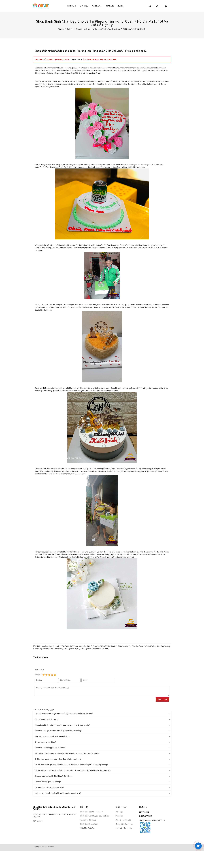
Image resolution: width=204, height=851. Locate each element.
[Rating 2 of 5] (46, 674)
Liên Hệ (120, 6)
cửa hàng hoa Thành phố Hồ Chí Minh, (49, 649)
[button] (157, 6)
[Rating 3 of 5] (49, 674)
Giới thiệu (84, 6)
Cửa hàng (110, 6)
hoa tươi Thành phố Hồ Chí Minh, (67, 646)
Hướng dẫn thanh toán (124, 824)
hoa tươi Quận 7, (48, 646)
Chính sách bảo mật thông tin (91, 812)
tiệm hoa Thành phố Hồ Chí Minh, (144, 646)
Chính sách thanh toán (89, 824)
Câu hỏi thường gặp (123, 820)
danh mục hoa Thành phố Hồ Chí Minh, (94, 649)
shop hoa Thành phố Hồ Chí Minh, (105, 646)
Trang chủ (71, 6)
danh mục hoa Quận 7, (72, 649)
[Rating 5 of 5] (54, 674)
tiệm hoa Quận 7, (124, 646)
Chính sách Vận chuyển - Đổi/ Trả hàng (94, 816)
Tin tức (61, 29)
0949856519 (76, 59)
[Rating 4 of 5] (52, 674)
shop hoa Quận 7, (85, 646)
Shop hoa (119, 816)
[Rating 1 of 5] (43, 674)
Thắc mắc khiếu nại (87, 828)
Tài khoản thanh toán (124, 828)
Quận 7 (69, 29)
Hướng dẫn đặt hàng (88, 820)
